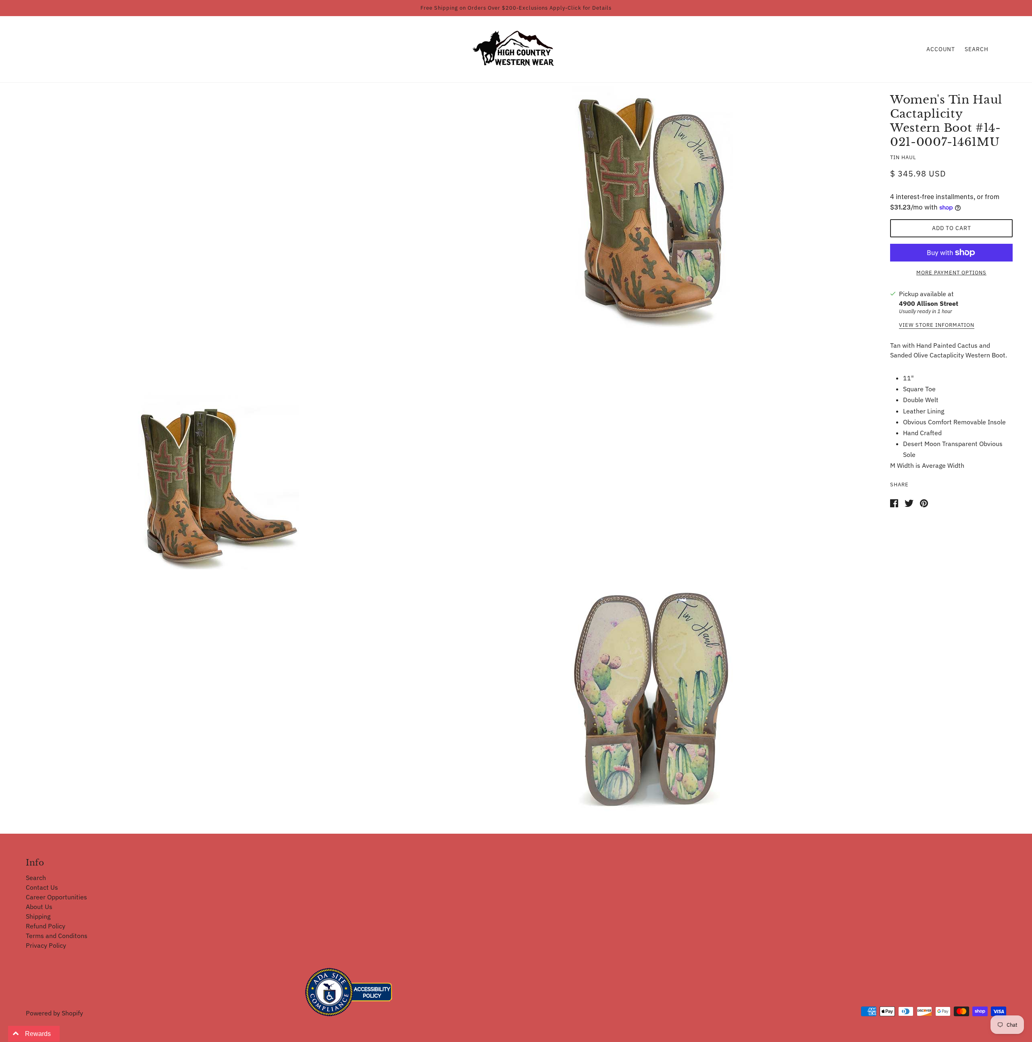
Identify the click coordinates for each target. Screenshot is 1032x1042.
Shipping (38, 916)
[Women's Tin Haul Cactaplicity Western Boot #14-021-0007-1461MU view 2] (218, 448)
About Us (39, 907)
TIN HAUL (903, 157)
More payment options (951, 272)
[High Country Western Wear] (516, 48)
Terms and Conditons (56, 936)
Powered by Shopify (54, 1013)
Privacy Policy (46, 945)
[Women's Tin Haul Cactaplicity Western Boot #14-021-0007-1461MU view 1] (652, 207)
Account (940, 49)
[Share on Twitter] (909, 502)
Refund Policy (45, 926)
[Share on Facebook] (894, 502)
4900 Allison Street (928, 303)
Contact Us (42, 887)
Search (976, 49)
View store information (936, 325)
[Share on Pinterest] (924, 502)
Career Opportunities (56, 897)
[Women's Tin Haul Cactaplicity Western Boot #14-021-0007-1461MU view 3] (652, 693)
